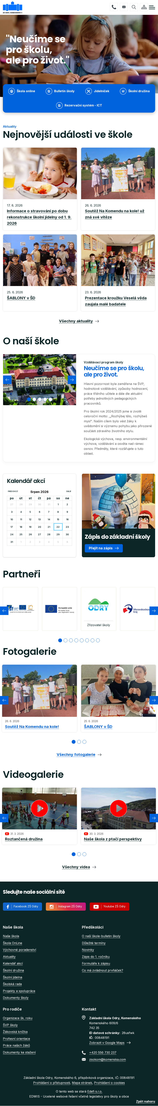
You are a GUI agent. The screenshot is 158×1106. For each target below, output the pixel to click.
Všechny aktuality (76, 321)
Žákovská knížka (15, 1032)
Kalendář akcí (13, 963)
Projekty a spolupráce (19, 991)
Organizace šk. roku (17, 1018)
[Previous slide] (7, 380)
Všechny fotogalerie (76, 754)
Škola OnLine (12, 943)
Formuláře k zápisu (96, 963)
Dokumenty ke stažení (19, 1052)
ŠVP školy (10, 1025)
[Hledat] (134, 7)
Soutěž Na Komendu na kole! (32, 726)
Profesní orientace (16, 1039)
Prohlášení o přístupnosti (51, 1083)
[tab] (29, 399)
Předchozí (13, 491)
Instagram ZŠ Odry (70, 906)
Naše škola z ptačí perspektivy (113, 839)
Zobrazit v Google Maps (106, 1043)
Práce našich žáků (16, 1045)
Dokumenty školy (16, 998)
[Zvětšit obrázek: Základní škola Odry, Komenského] (39, 379)
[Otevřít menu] (152, 7)
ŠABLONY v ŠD (98, 726)
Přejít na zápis (101, 548)
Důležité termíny (94, 943)
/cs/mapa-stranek (144, 7)
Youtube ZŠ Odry (114, 906)
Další (68, 491)
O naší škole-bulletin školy (101, 936)
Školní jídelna (12, 977)
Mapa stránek (82, 1083)
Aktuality (9, 957)
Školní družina (13, 970)
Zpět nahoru (145, 1101)
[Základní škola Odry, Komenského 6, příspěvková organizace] (12, 7)
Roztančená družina (24, 839)
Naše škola (11, 936)
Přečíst (40, 214)
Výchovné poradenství (19, 950)
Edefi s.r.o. (94, 1091)
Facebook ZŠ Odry (26, 906)
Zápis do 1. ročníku (96, 957)
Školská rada (12, 984)
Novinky (88, 950)
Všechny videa (76, 867)
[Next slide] (72, 380)
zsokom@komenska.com (124, 7)
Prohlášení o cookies (109, 1083)
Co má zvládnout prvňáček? (102, 970)
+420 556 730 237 (114, 7)
